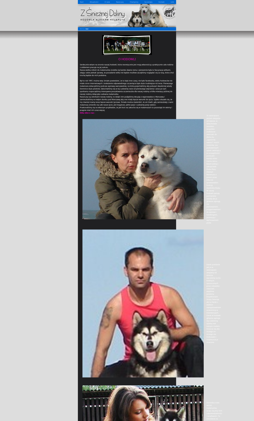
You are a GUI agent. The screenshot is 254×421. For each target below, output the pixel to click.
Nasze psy (120, 2)
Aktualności (94, 2)
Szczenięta (148, 2)
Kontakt (162, 2)
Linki (172, 2)
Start (82, 2)
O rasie (107, 2)
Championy (134, 2)
